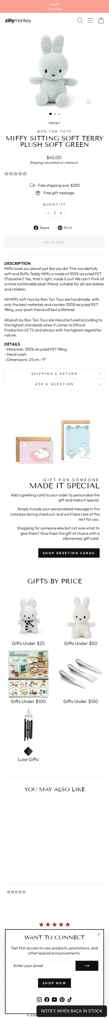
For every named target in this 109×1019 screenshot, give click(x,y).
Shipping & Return (54, 374)
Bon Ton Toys (54, 131)
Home (53, 123)
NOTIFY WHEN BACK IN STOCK (71, 1011)
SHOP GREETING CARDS (69, 553)
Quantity (54, 204)
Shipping (36, 162)
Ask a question (54, 384)
